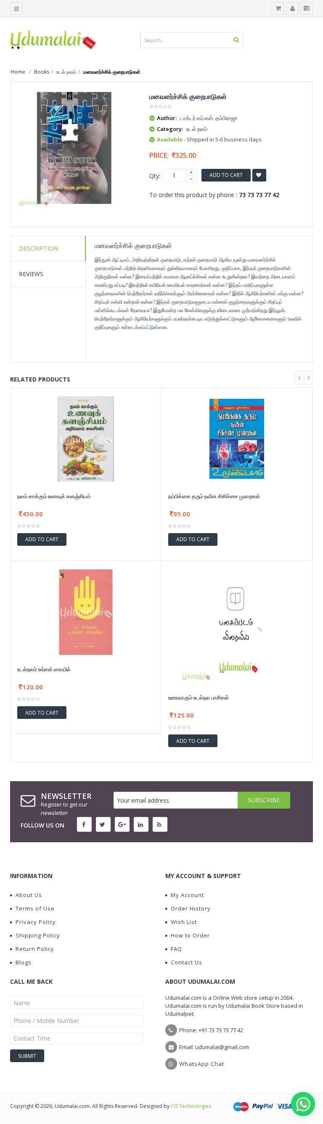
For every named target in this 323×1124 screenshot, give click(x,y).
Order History (191, 908)
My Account (187, 895)
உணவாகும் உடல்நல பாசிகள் (198, 697)
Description (38, 248)
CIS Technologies (191, 1106)
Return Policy (35, 949)
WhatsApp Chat (201, 1064)
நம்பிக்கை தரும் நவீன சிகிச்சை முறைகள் (214, 496)
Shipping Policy (38, 935)
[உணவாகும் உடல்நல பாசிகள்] (237, 626)
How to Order (190, 935)
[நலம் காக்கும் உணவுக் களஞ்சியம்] (86, 438)
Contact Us (186, 962)
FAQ (176, 949)
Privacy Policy (36, 922)
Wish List (184, 922)
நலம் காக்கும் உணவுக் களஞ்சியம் (53, 496)
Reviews (31, 274)
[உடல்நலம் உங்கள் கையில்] (86, 611)
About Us (29, 895)
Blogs (24, 962)
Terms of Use (35, 908)
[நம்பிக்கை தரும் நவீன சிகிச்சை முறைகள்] (237, 438)
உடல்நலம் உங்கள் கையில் (44, 669)
